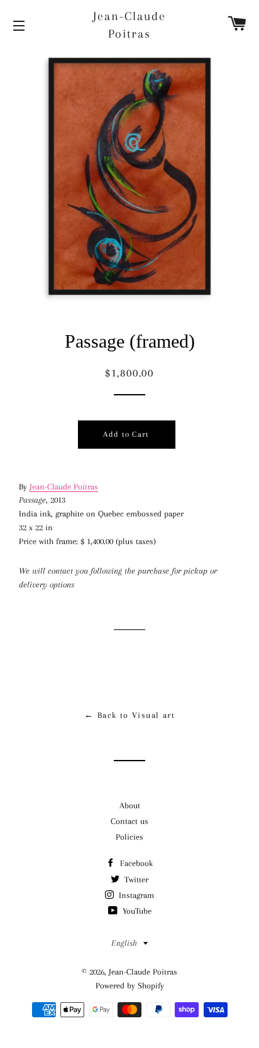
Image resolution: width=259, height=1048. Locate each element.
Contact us (129, 821)
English (124, 943)
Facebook (135, 863)
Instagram (135, 895)
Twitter (135, 879)
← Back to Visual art (129, 715)
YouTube (136, 911)
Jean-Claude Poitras (129, 25)
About (129, 805)
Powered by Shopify (130, 985)
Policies (129, 837)
